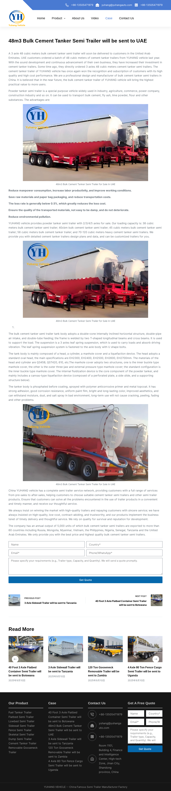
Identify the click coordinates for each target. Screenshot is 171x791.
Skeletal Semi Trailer (21, 734)
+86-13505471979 (82, 5)
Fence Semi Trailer (20, 730)
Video (95, 18)
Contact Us (126, 18)
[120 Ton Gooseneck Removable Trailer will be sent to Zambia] (105, 649)
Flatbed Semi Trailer (21, 717)
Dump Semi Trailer (20, 739)
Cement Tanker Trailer (22, 743)
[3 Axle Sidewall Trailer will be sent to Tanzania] (65, 649)
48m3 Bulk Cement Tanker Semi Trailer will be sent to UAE (65, 730)
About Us (78, 18)
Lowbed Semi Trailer (21, 721)
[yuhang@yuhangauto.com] (97, 5)
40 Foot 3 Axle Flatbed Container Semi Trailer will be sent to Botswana (25, 671)
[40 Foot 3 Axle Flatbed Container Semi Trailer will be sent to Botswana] (26, 649)
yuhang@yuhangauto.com (117, 5)
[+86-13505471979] (67, 5)
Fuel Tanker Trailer (20, 712)
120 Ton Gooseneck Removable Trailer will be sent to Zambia (103, 671)
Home (41, 18)
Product (57, 18)
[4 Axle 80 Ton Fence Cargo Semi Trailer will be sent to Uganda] (145, 649)
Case (108, 18)
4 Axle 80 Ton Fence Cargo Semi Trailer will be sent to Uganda (145, 671)
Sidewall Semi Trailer (22, 725)
